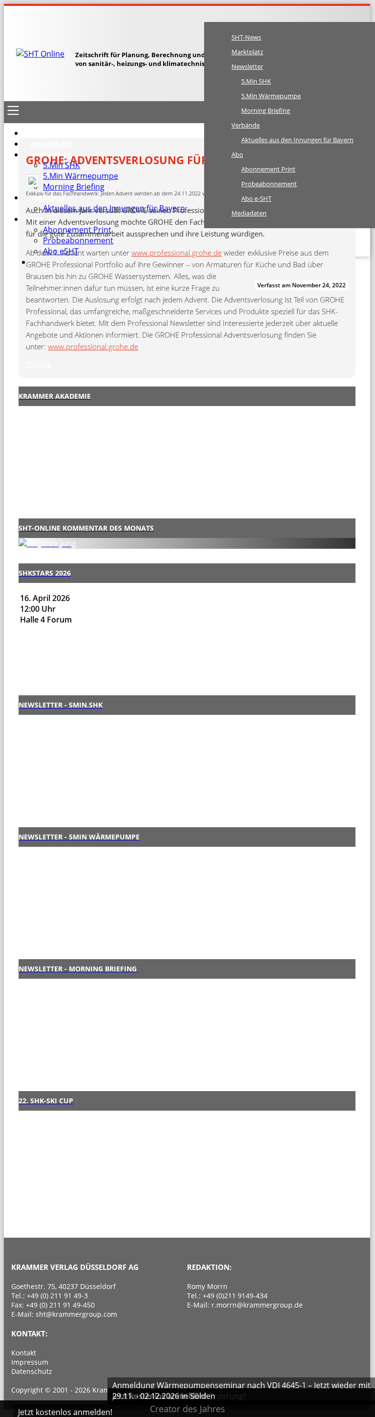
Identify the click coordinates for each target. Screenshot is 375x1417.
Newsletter (247, 66)
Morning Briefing (265, 110)
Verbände (245, 125)
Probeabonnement (269, 183)
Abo (237, 154)
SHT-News (246, 37)
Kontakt (23, 1352)
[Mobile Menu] (13, 110)
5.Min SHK (256, 81)
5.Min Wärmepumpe (271, 95)
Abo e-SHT (256, 198)
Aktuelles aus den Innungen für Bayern (297, 139)
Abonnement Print (268, 169)
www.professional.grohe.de (176, 253)
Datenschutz (31, 1371)
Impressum (29, 1362)
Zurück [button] (38, 365)
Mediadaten (249, 213)
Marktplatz (247, 51)
